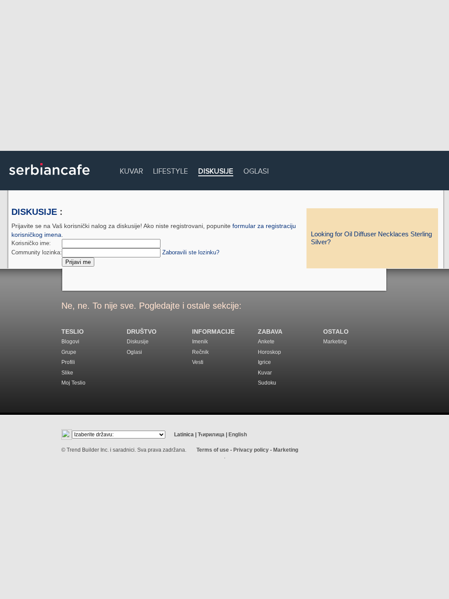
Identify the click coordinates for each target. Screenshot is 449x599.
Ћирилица (211, 434)
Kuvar (131, 170)
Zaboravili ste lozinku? (190, 252)
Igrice (264, 362)
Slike (67, 373)
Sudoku (267, 383)
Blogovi (70, 342)
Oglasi (256, 170)
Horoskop (269, 352)
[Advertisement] (224, 77)
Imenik (200, 342)
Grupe (68, 352)
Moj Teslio (73, 383)
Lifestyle (170, 170)
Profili (68, 362)
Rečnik (200, 352)
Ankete (266, 342)
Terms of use (212, 450)
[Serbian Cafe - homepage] (50, 178)
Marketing (335, 342)
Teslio (72, 331)
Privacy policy (251, 450)
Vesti (197, 362)
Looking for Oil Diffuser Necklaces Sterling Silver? (371, 238)
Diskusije (215, 171)
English (237, 434)
